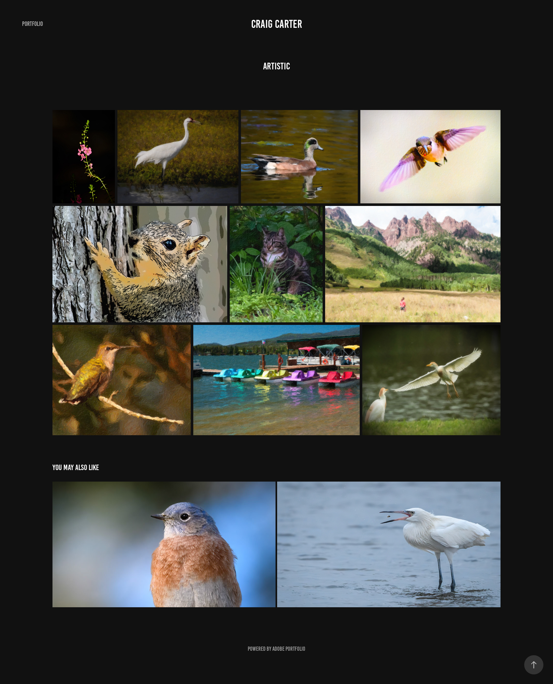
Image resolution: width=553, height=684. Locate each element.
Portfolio (32, 23)
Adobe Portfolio (288, 649)
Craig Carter (276, 24)
